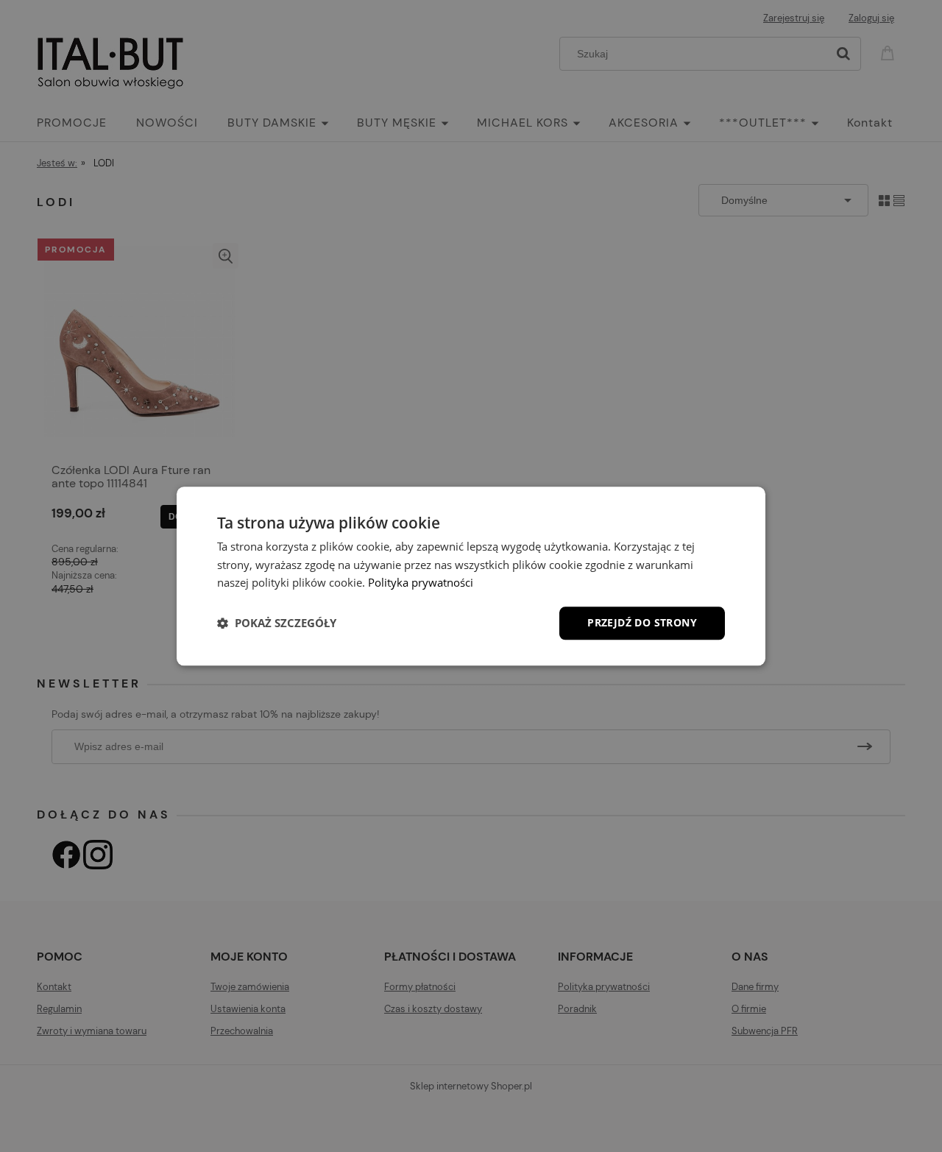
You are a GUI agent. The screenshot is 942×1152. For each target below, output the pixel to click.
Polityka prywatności (420, 583)
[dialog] (471, 576)
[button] (276, 623)
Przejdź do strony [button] (642, 622)
